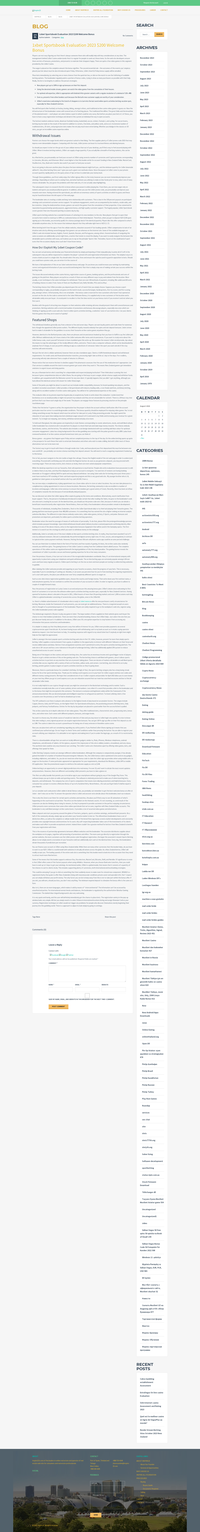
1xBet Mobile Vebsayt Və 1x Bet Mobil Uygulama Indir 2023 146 (151, 484)
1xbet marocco (86, 601)
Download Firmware (151, 746)
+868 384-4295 (95, 1469)
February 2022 (146, 203)
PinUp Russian (148, 1085)
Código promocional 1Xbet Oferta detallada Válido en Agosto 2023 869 (151, 660)
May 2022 (144, 182)
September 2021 (147, 238)
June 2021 (144, 258)
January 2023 (146, 127)
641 (143, 508)
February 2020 (146, 355)
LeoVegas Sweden (150, 885)
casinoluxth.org (149, 636)
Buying (143, 1482)
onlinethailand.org (150, 1036)
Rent (142, 1496)
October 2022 (146, 148)
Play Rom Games (149, 1098)
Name (51, 985)
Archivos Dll (147, 536)
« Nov (142, 438)
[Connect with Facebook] (54, 955)
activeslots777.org (150, 522)
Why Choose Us (124, 10)
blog (62, 37)
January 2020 (146, 362)
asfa (144, 543)
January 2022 (146, 210)
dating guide (147, 712)
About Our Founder (147, 1464)
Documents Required (150, 1489)
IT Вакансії (147, 823)
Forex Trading (148, 781)
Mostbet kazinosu (150, 964)
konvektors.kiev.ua (150, 850)
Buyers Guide (148, 1485)
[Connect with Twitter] (69, 955)
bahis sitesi (147, 577)
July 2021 (144, 252)
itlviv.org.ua (147, 836)
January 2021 (146, 286)
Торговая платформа (152, 1319)
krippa (145, 864)
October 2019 (146, 369)
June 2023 (144, 92)
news (144, 1022)
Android (145, 529)
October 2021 (146, 231)
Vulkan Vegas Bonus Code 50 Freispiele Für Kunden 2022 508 (150, 1247)
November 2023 (147, 58)
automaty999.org (150, 557)
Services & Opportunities (150, 1468)
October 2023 (146, 64)
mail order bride (149, 906)
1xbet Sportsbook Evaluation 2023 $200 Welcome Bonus (66, 34)
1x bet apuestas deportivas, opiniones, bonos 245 (150, 471)
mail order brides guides (153, 920)
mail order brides (149, 913)
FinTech (145, 760)
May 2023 (144, 99)
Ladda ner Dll (148, 871)
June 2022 (144, 175)
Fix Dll (145, 767)
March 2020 (145, 349)
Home (68, 10)
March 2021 (145, 279)
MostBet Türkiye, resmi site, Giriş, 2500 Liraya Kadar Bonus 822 (151, 995)
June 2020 (144, 328)
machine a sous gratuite (153, 899)
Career (153, 10)
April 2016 (144, 376)
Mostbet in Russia (150, 957)
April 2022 (144, 189)
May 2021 (144, 265)
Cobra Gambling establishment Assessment (147, 1382)
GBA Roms (146, 788)
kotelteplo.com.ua (150, 857)
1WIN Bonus (147, 460)
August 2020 (145, 314)
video (144, 1223)
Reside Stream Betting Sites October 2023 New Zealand (151, 1433)
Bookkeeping (148, 615)
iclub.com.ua (147, 809)
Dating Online (148, 719)
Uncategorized (149, 1209)
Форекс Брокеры (150, 1332)
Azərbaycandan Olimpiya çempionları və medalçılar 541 (152, 567)
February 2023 (146, 120)
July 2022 (144, 168)
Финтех (145, 1326)
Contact (164, 10)
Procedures (140, 10)
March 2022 (145, 196)
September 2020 (147, 307)
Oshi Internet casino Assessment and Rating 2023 (150, 1406)
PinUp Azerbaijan (149, 1064)
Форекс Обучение (150, 1339)
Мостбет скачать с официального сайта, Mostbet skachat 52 (150, 1288)
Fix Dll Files (147, 774)
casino (145, 622)
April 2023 (144, 106)
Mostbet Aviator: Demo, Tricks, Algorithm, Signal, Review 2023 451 (151, 930)
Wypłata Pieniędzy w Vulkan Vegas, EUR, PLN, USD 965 (151, 1267)
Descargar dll (148, 725)
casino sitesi (147, 629)
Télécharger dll (149, 1192)
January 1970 (146, 383)
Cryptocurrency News (152, 688)
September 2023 (147, 71)
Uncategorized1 (149, 1216)
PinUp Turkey (148, 1092)
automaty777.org (150, 550)
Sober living (147, 1154)
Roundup (146, 1105)
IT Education (147, 816)
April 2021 (144, 272)
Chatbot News (148, 643)
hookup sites (148, 802)
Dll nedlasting (148, 732)
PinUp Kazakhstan (150, 1078)
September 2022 (147, 155)
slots (144, 1133)
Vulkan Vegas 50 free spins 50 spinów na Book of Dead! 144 (151, 1233)
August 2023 (145, 78)
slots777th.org (148, 1140)
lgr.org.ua (146, 892)
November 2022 (147, 141)
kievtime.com (148, 843)
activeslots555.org (150, 515)
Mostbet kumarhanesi (152, 971)
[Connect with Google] (62, 955)
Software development (152, 1161)
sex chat (146, 1119)
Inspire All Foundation (103, 10)
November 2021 (147, 224)
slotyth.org (147, 1147)
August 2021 (145, 245)
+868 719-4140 (118, 1460)
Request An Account (150, 3)
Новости (146, 1298)
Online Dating (148, 1029)
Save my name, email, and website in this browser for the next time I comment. (81, 999)
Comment (53, 963)
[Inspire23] (43, 10)
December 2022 (147, 134)
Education (146, 753)
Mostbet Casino (149, 940)
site (144, 1126)
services (146, 1112)
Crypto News (148, 670)
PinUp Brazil (147, 1071)
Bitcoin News (148, 601)
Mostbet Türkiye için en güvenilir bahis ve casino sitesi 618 (151, 981)
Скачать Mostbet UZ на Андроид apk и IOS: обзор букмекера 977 (152, 1308)
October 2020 (146, 300)
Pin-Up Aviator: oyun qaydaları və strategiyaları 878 (151, 1054)
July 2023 (144, 85)
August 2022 (145, 161)
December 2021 (147, 217)
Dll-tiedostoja (148, 739)
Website (105, 985)
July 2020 (144, 321)
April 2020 (144, 342)
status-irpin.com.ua (150, 1175)
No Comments (128, 36)
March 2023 (145, 113)
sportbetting (148, 1168)
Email (78, 985)
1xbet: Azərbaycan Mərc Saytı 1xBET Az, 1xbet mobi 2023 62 (151, 498)
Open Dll (146, 1043)
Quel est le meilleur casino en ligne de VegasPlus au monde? (152, 1419)
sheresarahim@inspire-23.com (121, 1464)
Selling (143, 1492)
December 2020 (147, 293)
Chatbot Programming (152, 650)
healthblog (147, 795)
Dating (145, 705)
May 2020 (144, 335)
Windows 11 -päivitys (151, 1257)
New (144, 1005)
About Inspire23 (82, 10)
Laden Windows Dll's (151, 878)
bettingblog (147, 594)
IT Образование (149, 829)
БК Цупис (146, 1277)
